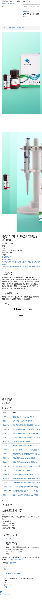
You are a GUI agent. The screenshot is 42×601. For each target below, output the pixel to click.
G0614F (6, 421)
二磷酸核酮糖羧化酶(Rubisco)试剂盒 (25, 487)
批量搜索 (26, 11)
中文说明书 (7, 259)
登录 (3, 3)
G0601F (6, 462)
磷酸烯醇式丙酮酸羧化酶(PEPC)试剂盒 (26, 425)
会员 (8, 594)
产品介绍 (5, 262)
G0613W (6, 429)
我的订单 (11, 3)
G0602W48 (7, 491)
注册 (6, 3)
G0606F (6, 454)
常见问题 (28, 262)
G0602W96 (7, 487)
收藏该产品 (7, 257)
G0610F (6, 470)
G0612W (6, 466)
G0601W (6, 458)
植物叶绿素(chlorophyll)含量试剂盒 (25, 458)
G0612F (6, 437)
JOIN (3, 514)
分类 (5, 594)
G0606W (6, 425)
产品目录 (12, 27)
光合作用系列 (21, 27)
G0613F (6, 433)
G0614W (6, 417)
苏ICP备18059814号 (17, 559)
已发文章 (21, 262)
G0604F (6, 482)
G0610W (6, 441)
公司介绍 (9, 538)
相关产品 (35, 262)
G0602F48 (6, 495)
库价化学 (13, 563)
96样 (3, 248)
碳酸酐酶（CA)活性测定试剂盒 (23, 417)
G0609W (6, 474)
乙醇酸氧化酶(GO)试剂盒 (21, 441)
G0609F (6, 445)
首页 (2, 594)
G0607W (6, 450)
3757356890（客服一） (12, 573)
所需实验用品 (13, 262)
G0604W (6, 478)
